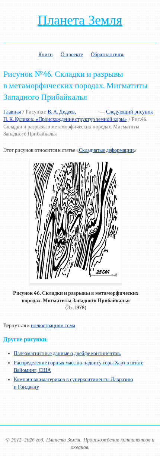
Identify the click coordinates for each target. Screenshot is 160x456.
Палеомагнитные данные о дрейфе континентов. (67, 353)
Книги (45, 54)
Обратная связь (107, 54)
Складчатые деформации (106, 150)
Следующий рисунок (129, 112)
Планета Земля (80, 20)
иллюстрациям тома (53, 325)
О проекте (72, 54)
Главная (12, 112)
